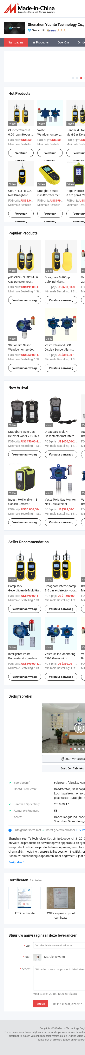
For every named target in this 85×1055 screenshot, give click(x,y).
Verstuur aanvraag (21, 154)
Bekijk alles (15, 862)
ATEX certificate (24, 913)
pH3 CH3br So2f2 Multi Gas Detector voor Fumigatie (23, 281)
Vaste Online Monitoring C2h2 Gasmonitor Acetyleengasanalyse (60, 658)
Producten (43, 42)
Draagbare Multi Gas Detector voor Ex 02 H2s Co (23, 436)
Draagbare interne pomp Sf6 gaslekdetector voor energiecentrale (60, 590)
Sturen (41, 1004)
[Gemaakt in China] (30, 8)
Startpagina (16, 42)
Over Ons (64, 42)
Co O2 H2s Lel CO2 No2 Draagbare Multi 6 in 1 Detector (21, 195)
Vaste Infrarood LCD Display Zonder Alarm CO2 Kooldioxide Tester (59, 349)
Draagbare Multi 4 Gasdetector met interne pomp (60, 436)
